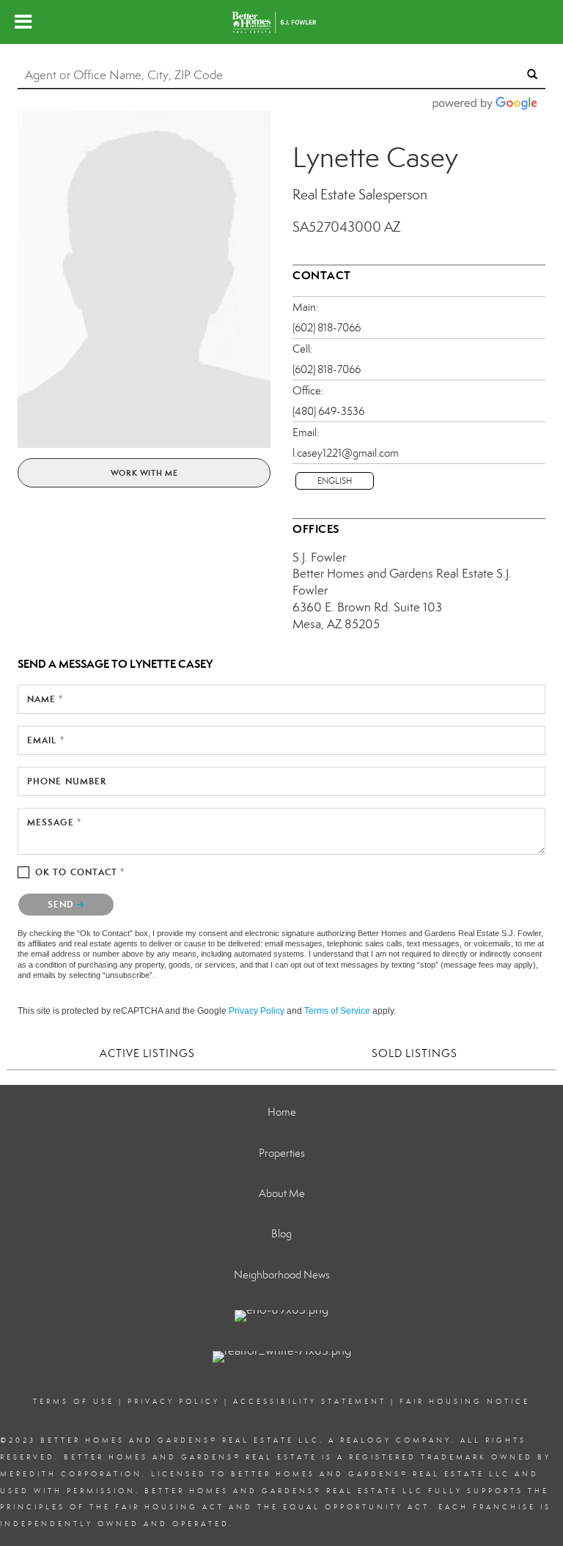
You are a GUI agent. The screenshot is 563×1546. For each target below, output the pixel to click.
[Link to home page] (281, 22)
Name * (45, 698)
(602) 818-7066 (326, 327)
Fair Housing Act (169, 1507)
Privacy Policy (256, 1011)
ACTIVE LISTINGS (147, 1053)
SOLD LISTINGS (414, 1053)
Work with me (144, 473)
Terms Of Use (73, 1401)
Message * (54, 822)
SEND (62, 904)
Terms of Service (337, 1011)
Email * (46, 740)
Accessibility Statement (309, 1401)
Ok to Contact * (80, 871)
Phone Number (66, 781)
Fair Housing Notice (465, 1401)
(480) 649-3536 (328, 411)
